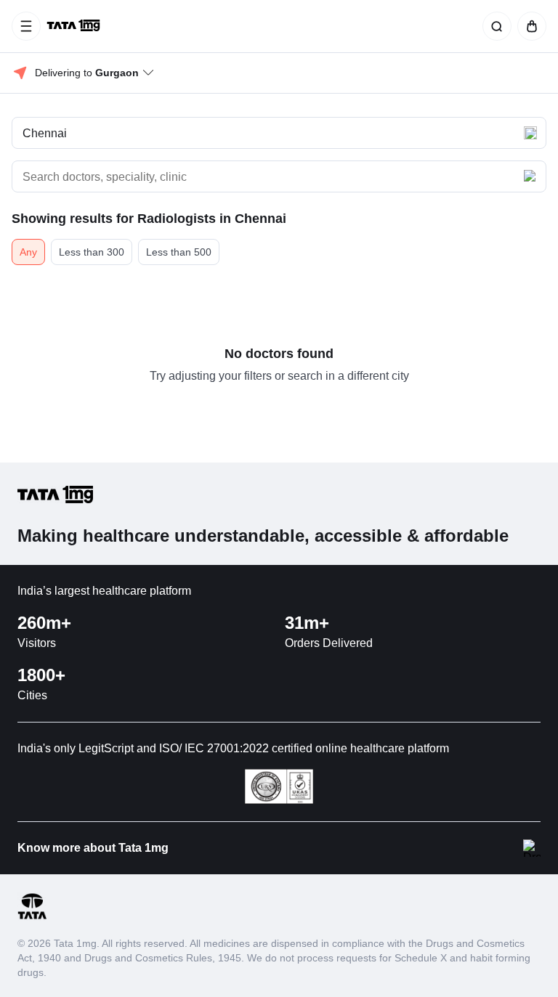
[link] (74, 26)
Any (28, 252)
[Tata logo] (31, 917)
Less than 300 (91, 252)
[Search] (494, 26)
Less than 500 (178, 252)
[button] (279, 133)
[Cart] (529, 26)
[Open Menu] (26, 26)
